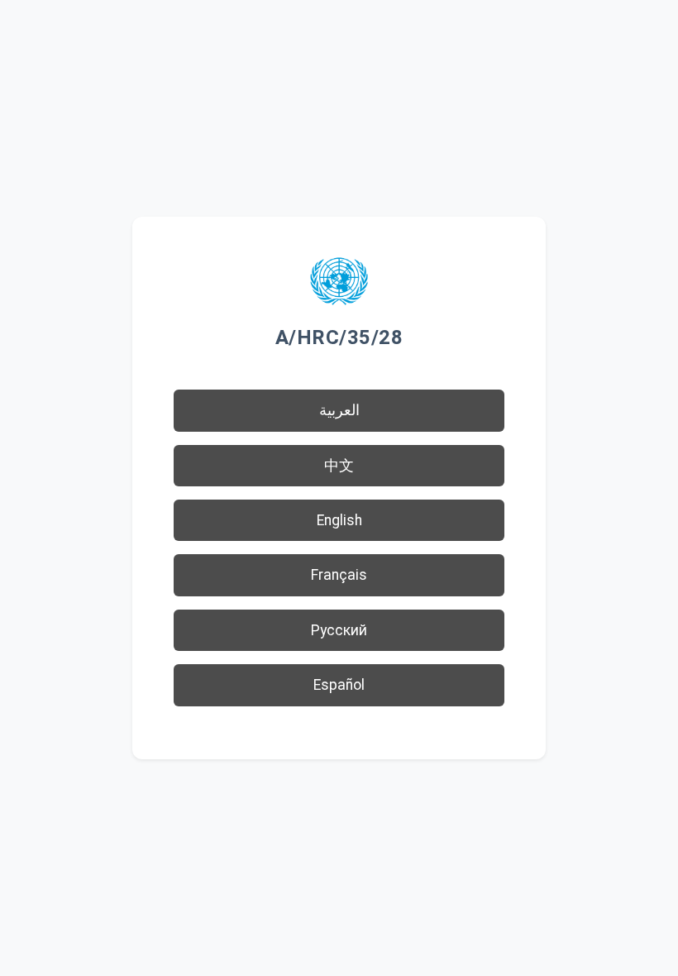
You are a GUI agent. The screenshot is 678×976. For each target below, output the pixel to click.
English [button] (339, 520)
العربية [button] (339, 410)
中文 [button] (339, 465)
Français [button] (339, 575)
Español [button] (339, 685)
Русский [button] (339, 630)
